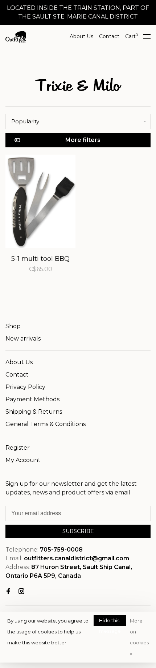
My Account (23, 460)
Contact (109, 36)
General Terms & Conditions (45, 424)
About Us (81, 36)
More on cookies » (139, 637)
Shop (13, 326)
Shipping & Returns (33, 411)
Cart (131, 36)
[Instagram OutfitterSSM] (21, 591)
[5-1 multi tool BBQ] (40, 203)
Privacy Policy (25, 386)
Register (17, 447)
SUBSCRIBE (78, 531)
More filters (82, 139)
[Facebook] (8, 591)
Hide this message (110, 621)
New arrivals (23, 338)
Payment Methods (32, 399)
